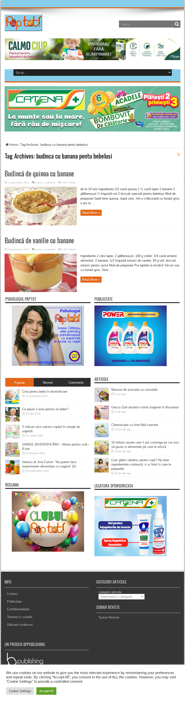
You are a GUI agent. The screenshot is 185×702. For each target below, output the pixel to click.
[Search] (176, 24)
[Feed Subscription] (178, 154)
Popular (19, 382)
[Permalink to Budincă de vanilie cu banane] (41, 291)
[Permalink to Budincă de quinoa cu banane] (41, 224)
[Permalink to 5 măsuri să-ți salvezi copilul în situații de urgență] (12, 438)
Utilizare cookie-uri (20, 624)
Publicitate (14, 601)
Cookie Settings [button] (20, 691)
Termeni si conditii (19, 617)
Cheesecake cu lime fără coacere (134, 425)
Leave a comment (45, 182)
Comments (76, 382)
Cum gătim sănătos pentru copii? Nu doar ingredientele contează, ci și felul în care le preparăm (141, 464)
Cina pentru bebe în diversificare (44, 391)
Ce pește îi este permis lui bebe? (45, 409)
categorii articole (110, 592)
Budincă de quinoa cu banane (39, 173)
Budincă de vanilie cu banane (39, 240)
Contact (12, 594)
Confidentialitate (18, 609)
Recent (48, 382)
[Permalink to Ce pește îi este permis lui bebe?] (12, 420)
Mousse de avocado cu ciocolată (134, 389)
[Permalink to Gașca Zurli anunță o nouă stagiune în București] (101, 418)
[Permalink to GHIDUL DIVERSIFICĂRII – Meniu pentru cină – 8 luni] (12, 456)
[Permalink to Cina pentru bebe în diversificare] (12, 403)
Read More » (91, 213)
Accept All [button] (46, 691)
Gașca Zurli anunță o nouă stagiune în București (145, 407)
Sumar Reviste (109, 617)
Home (13, 144)
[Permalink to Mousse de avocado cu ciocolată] (101, 401)
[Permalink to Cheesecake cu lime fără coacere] (101, 436)
